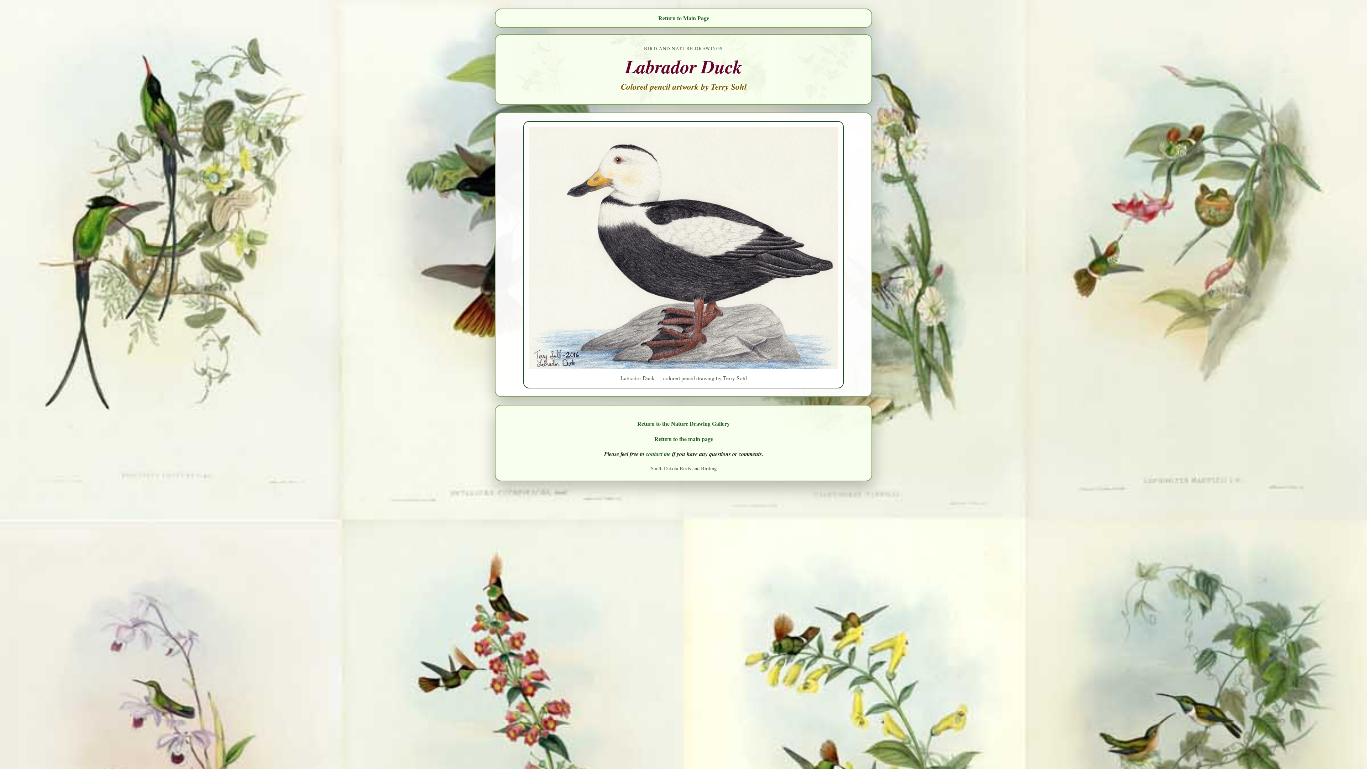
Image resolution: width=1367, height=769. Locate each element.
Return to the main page (683, 439)
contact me (658, 454)
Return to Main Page (683, 18)
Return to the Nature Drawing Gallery (683, 423)
